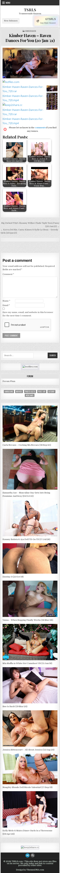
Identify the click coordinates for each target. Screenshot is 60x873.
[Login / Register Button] (27, 855)
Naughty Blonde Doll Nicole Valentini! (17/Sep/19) (27, 787)
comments (40, 127)
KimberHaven (30, 31)
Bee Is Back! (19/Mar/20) (15, 706)
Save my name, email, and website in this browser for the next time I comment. (28, 314)
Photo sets (30, 391)
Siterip (51, 391)
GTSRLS (50, 19)
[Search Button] (33, 855)
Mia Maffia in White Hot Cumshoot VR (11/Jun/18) (27, 663)
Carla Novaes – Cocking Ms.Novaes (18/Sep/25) (27, 445)
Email (6, 305)
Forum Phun (9, 381)
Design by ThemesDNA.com (30, 870)
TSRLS (30, 9)
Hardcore (9, 391)
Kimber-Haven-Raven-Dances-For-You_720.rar (23, 89)
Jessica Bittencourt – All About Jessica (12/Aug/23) (28, 750)
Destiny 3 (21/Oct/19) (13, 577)
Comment (8, 274)
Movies (19, 391)
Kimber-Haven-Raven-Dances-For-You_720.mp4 (23, 98)
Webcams (30, 395)
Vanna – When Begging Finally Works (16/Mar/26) (28, 620)
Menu (8, 2)
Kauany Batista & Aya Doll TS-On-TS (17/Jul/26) (26, 539)
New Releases (11, 21)
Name (6, 301)
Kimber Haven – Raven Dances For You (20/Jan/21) (30, 38)
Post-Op (41, 391)
